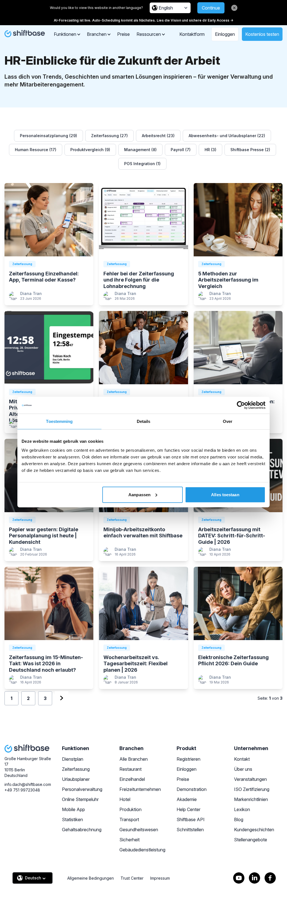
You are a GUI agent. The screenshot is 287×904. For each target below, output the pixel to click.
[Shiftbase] (24, 33)
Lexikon (242, 809)
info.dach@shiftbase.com (27, 784)
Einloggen (225, 34)
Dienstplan (72, 759)
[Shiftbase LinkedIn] (254, 878)
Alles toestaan (225, 494)
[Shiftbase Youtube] (238, 878)
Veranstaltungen (250, 779)
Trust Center (132, 878)
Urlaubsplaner (76, 779)
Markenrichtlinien (251, 799)
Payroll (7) (181, 149)
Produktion (130, 809)
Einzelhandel (132, 779)
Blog (238, 819)
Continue (211, 8)
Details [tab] (144, 421)
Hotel (124, 799)
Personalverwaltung (82, 789)
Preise (123, 34)
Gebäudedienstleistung (142, 850)
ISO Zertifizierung (251, 789)
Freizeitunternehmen (140, 789)
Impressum (160, 878)
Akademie (187, 799)
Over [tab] (227, 421)
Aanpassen (139, 494)
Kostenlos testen (262, 34)
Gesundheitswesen (138, 829)
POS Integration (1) (142, 163)
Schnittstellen (190, 829)
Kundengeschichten (254, 829)
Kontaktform (192, 34)
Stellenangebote (250, 839)
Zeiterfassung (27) (109, 135)
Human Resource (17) (35, 149)
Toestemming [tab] (59, 421)
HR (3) (210, 149)
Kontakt (242, 759)
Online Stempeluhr (80, 799)
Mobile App (73, 809)
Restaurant (130, 769)
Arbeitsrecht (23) (158, 135)
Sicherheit (129, 839)
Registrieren (188, 759)
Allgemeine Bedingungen (90, 878)
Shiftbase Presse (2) (250, 149)
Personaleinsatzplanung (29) (48, 135)
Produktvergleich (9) (90, 149)
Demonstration (192, 789)
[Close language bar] (234, 8)
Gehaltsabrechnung (81, 829)
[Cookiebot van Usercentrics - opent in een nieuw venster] (240, 405)
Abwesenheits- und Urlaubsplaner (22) (227, 135)
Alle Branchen (133, 759)
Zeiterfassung (76, 769)
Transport (129, 819)
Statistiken (72, 819)
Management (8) (140, 149)
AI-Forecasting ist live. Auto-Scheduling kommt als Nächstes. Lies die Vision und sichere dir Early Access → (143, 20)
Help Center (188, 809)
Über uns (243, 769)
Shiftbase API (191, 819)
